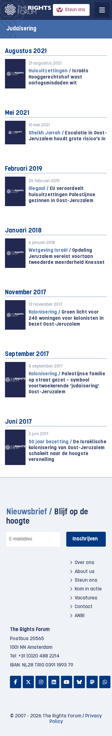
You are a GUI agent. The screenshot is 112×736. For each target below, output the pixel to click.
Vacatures (86, 598)
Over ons (84, 562)
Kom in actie (88, 589)
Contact (83, 606)
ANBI (80, 615)
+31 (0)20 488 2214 (38, 656)
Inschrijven (85, 539)
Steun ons (75, 10)
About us (85, 571)
